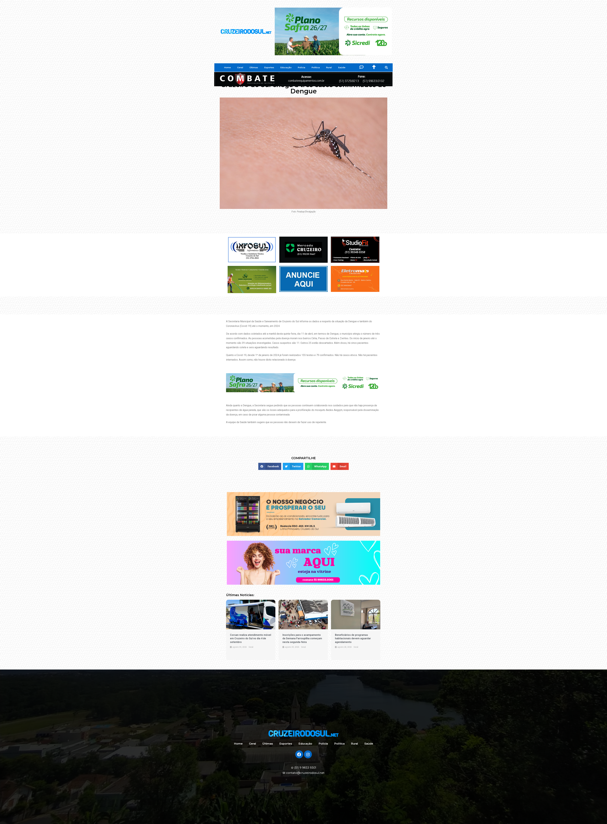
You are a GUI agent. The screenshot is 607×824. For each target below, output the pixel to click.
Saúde (341, 67)
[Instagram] (308, 754)
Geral (240, 67)
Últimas (253, 67)
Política (316, 67)
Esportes (269, 67)
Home (227, 67)
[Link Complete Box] (250, 630)
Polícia (301, 67)
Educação (285, 67)
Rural (329, 67)
